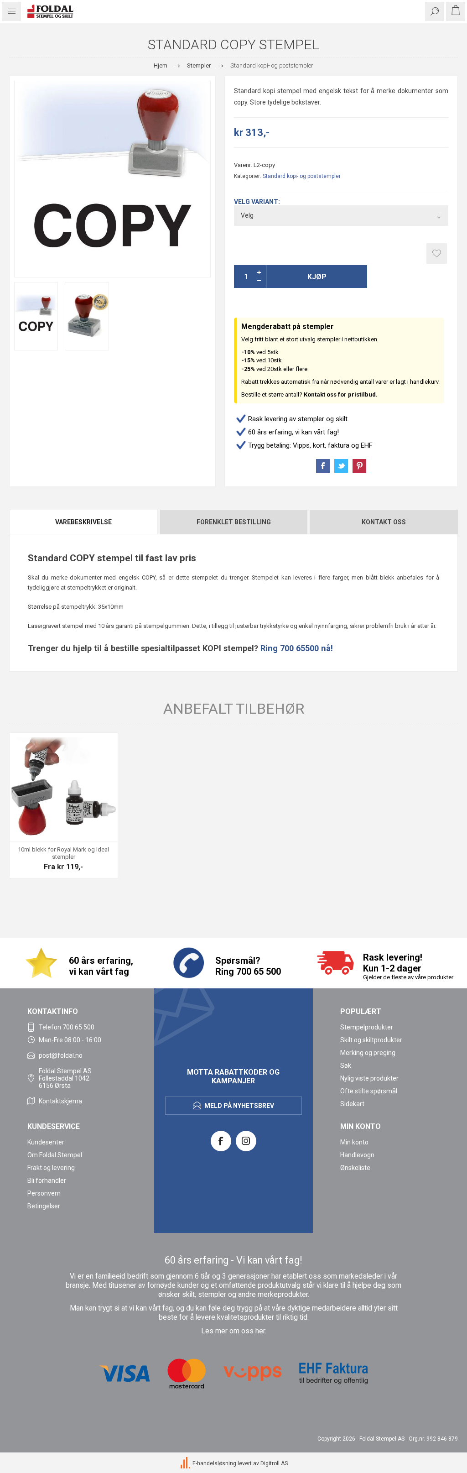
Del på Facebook (323, 466)
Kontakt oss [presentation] (384, 522)
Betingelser (43, 1206)
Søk (345, 1065)
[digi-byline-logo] (186, 1463)
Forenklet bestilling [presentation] (234, 522)
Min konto (354, 1142)
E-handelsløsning (214, 1463)
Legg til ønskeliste (436, 253)
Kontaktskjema (60, 1101)
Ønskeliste (355, 1167)
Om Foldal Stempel (54, 1155)
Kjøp (317, 276)
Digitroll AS (274, 1463)
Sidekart (352, 1103)
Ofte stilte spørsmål (368, 1091)
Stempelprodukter (366, 1027)
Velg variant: (257, 201)
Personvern (44, 1193)
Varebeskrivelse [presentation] (83, 522)
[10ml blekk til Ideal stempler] (64, 787)
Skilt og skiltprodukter (371, 1040)
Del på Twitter (341, 466)
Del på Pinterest (359, 466)
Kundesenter (45, 1142)
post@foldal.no (61, 1055)
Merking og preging (367, 1052)
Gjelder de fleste (384, 977)
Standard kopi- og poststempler (302, 176)
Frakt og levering (51, 1167)
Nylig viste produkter (369, 1078)
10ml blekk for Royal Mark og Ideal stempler (63, 853)
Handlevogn (357, 1155)
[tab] (84, 522)
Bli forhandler (46, 1180)
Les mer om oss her (233, 1331)
